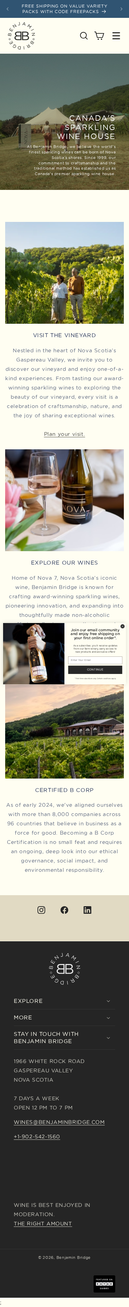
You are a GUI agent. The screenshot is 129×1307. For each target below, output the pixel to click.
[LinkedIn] (87, 910)
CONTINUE (95, 669)
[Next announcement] (121, 9)
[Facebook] (64, 910)
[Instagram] (41, 910)
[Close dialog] (122, 626)
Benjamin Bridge (73, 1257)
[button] (84, 36)
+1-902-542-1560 (37, 1136)
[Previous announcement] (7, 9)
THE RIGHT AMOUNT (43, 1223)
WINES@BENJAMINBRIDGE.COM (59, 1122)
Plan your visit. (64, 434)
